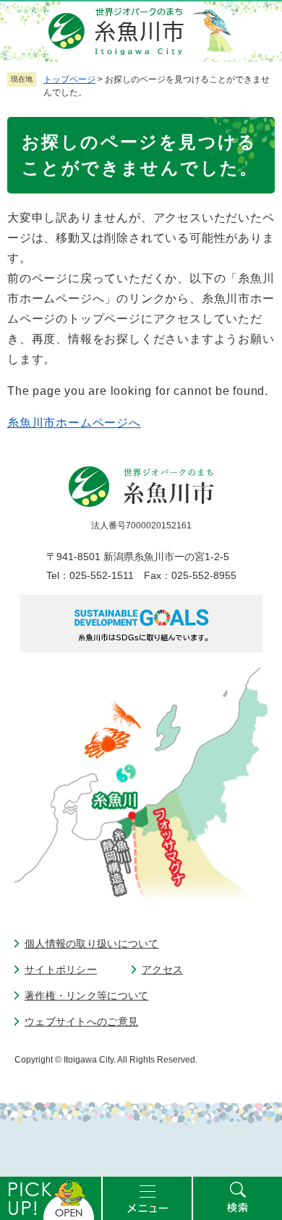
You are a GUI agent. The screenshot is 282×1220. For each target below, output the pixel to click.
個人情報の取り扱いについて (92, 943)
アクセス (162, 969)
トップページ (69, 79)
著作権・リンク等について (86, 995)
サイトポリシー (61, 969)
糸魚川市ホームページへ (74, 423)
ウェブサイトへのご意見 (81, 1021)
